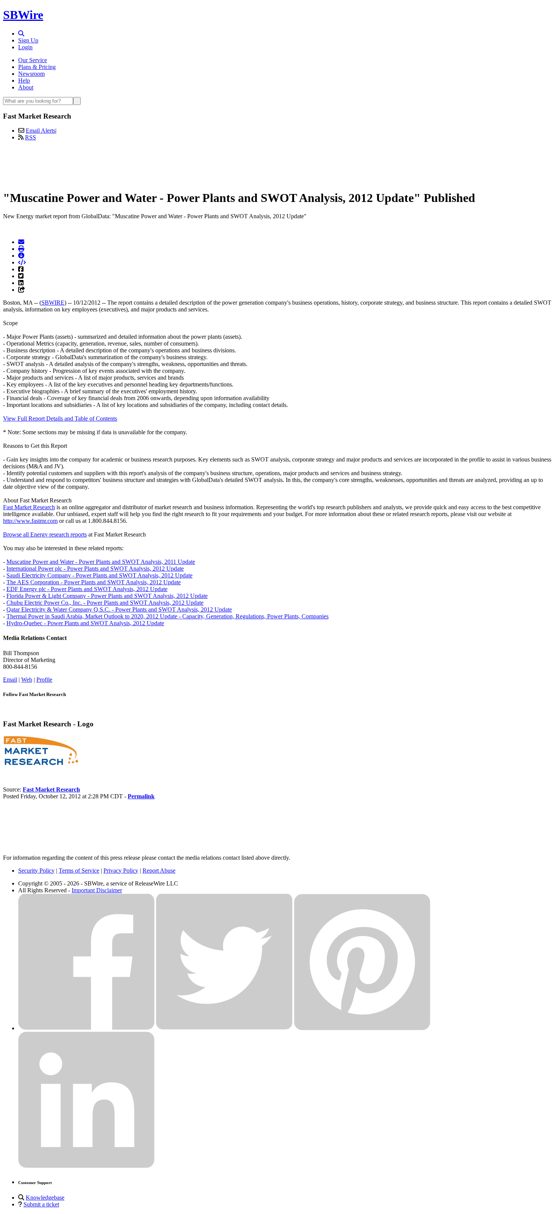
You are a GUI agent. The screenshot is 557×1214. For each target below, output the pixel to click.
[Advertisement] (278, 164)
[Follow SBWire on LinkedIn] (86, 1166)
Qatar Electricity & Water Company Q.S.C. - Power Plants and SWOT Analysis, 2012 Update (119, 609)
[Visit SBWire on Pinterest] (362, 1028)
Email (10, 679)
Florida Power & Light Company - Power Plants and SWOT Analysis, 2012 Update (107, 596)
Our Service (32, 60)
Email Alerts (40, 130)
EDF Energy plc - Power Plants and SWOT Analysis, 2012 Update (86, 589)
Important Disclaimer (97, 890)
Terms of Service (79, 870)
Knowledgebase (45, 1197)
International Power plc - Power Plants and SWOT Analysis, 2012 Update (95, 568)
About (25, 87)
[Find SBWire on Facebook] (86, 1028)
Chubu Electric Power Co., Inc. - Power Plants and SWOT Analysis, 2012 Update (104, 602)
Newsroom (31, 73)
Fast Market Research (29, 507)
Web (26, 679)
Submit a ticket (41, 1204)
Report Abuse (158, 870)
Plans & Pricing (37, 67)
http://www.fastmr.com (30, 521)
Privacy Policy (120, 870)
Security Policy (36, 870)
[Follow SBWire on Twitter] (224, 1028)
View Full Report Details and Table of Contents (60, 418)
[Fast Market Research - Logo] (41, 763)
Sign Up (28, 40)
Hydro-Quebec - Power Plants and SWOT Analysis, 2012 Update (85, 623)
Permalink (141, 796)
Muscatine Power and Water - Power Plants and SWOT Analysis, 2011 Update (100, 562)
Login (25, 47)
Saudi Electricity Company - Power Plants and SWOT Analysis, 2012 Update (99, 575)
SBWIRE (52, 302)
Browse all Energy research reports (45, 534)
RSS (30, 137)
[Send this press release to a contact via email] (21, 242)
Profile (44, 679)
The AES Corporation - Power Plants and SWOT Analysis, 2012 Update (93, 582)
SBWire (23, 15)
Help (24, 80)
